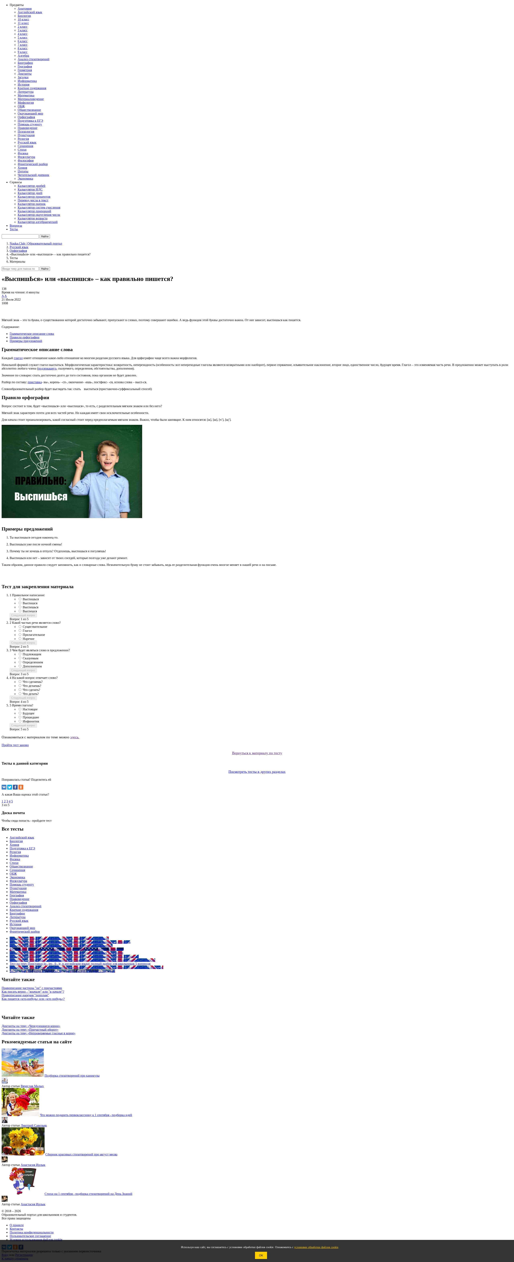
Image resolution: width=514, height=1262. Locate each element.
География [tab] (17, 895)
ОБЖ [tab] (13, 873)
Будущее (28, 713)
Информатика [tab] (19, 855)
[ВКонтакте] (4, 787)
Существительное (35, 626)
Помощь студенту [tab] (22, 884)
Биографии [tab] (17, 913)
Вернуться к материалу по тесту (257, 753)
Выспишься (31, 599)
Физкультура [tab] (18, 881)
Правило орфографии (24, 337)
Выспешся (30, 611)
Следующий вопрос (23, 615)
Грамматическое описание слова (32, 333)
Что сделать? (31, 689)
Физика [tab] (15, 859)
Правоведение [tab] (19, 899)
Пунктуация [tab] (18, 888)
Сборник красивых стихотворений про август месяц (81, 1154)
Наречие (28, 638)
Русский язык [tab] (19, 920)
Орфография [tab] (18, 902)
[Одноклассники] (20, 787)
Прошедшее (31, 717)
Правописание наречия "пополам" (25, 995)
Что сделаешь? (33, 681)
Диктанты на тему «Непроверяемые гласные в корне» (38, 1033)
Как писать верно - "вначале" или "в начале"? (33, 991)
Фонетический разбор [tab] (25, 931)
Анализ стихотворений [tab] (25, 906)
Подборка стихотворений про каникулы (72, 1075)
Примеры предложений (26, 341)
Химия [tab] (14, 844)
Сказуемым (30, 658)
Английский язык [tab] (22, 837)
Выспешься (30, 607)
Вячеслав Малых (32, 1086)
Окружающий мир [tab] (22, 928)
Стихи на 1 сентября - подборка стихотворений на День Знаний (88, 1193)
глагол (18, 358)
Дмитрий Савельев (34, 1125)
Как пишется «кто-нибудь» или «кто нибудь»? (33, 999)
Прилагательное (34, 634)
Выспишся (30, 603)
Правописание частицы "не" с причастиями (32, 988)
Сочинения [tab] (17, 870)
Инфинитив (31, 721)
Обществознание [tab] (21, 866)
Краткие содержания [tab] (24, 910)
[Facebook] (15, 787)
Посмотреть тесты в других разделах (257, 772)
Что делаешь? (32, 685)
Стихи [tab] (14, 863)
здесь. (74, 737)
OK (261, 1255)
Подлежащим (32, 654)
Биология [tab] (16, 841)
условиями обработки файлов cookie (316, 1247)
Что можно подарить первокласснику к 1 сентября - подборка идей (86, 1115)
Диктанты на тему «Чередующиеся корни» (31, 1026)
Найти (44, 268)
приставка (35, 382)
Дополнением (32, 666)
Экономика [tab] (17, 877)
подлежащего (47, 368)
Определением (33, 662)
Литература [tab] (17, 917)
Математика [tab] (18, 891)
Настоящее (30, 709)
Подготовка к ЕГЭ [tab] (22, 848)
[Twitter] (9, 787)
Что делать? (31, 694)
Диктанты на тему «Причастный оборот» (30, 1029)
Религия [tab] (15, 852)
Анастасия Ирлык (33, 1165)
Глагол (27, 630)
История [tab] (15, 924)
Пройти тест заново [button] (15, 745)
